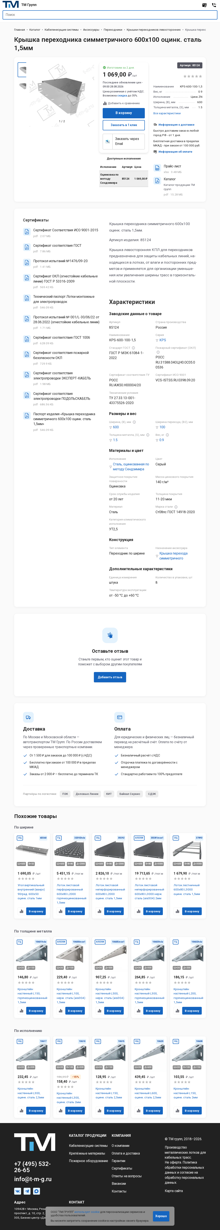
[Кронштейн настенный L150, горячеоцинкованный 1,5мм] (32, 977)
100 (162, 427)
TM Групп (29, 5)
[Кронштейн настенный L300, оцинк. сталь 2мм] (71, 1077)
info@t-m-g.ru (33, 1179)
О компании (120, 1146)
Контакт (76, 1202)
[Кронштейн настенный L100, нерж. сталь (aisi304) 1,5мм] (71, 977)
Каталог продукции (87, 1136)
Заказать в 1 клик (124, 125)
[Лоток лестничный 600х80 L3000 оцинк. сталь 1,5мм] (188, 876)
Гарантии (118, 1161)
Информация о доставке (176, 124)
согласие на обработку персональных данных (184, 1178)
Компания (121, 1136)
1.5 (115, 440)
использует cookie (87, 1211)
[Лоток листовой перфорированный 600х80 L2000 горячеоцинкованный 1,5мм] (71, 876)
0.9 (161, 440)
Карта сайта (174, 1191)
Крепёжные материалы (87, 1153)
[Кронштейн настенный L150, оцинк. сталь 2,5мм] (110, 1077)
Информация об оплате (175, 151)
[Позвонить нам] (214, 5)
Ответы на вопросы (127, 1176)
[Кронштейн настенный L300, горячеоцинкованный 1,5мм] (149, 977)
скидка (122, 95)
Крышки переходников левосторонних (154, 29)
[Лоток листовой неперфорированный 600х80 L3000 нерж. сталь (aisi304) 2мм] (149, 876)
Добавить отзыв (110, 677)
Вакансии (119, 1184)
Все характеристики (167, 113)
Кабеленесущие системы (62, 29)
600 (116, 427)
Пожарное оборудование (88, 1161)
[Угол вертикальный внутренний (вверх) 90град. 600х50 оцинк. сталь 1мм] (32, 876)
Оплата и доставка (126, 1153)
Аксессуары (91, 29)
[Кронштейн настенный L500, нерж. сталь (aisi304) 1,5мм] (110, 977)
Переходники (113, 29)
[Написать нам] (204, 5)
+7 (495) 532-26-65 (32, 1167)
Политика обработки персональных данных (184, 1167)
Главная (19, 29)
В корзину (124, 113)
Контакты (119, 1191)
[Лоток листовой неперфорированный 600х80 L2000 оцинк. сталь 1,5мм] (110, 876)
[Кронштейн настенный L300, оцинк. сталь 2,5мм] (32, 1077)
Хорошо (161, 1216)
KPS (162, 340)
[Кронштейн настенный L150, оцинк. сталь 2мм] (188, 1077)
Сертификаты (122, 1168)
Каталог (34, 29)
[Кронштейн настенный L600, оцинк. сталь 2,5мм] (149, 1077)
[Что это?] (133, 348)
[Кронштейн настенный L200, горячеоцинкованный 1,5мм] (188, 977)
